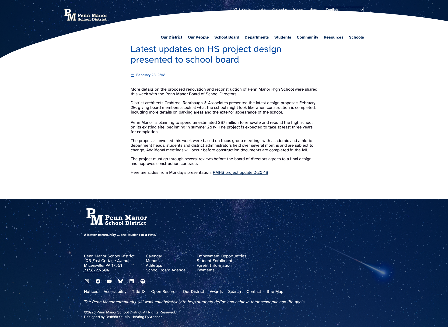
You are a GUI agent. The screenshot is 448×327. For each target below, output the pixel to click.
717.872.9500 (97, 270)
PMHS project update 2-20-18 (240, 173)
